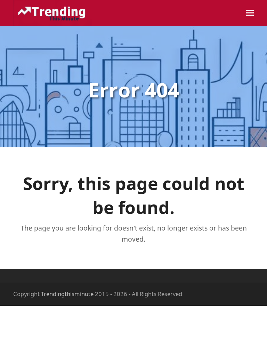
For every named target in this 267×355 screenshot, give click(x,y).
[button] (250, 13)
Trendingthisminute (67, 294)
